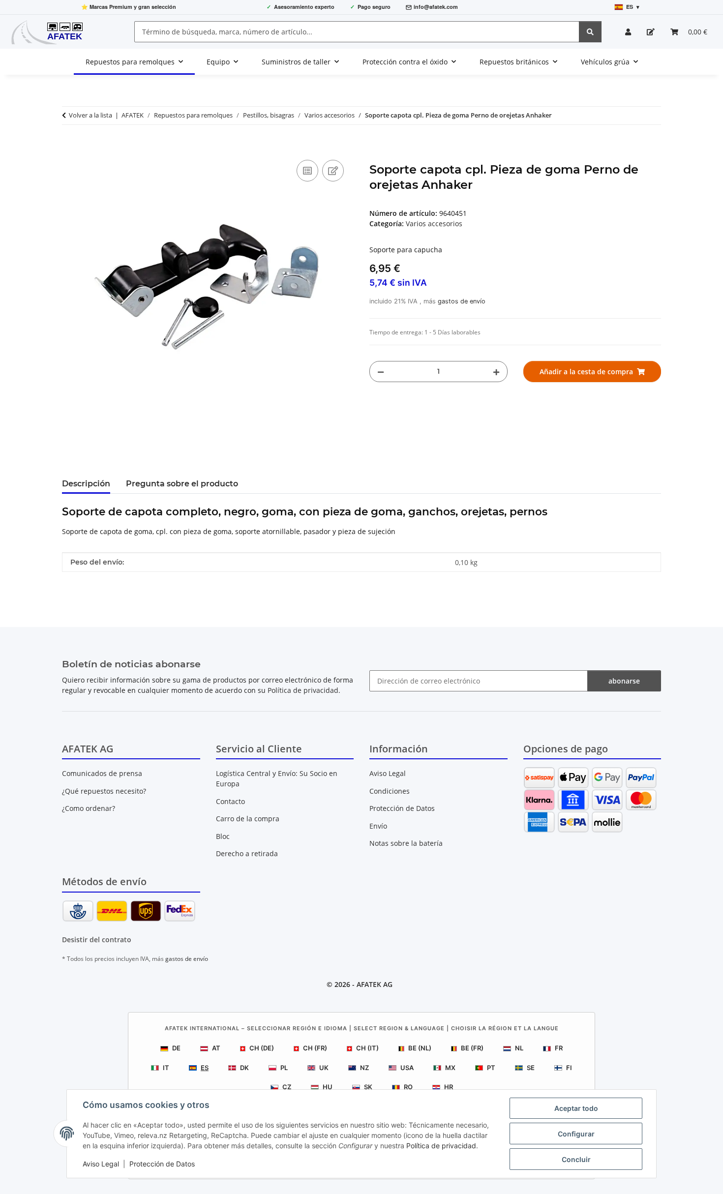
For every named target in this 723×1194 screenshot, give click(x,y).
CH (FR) (315, 1048)
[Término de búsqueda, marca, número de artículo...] (590, 31)
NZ (364, 1068)
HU (327, 1087)
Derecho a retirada (247, 853)
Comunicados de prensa (102, 773)
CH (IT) (367, 1048)
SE (531, 1068)
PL (284, 1068)
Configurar (576, 1134)
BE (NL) (419, 1048)
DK (244, 1068)
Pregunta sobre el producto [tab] (182, 483)
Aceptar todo (576, 1108)
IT (166, 1068)
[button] (628, 32)
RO (408, 1087)
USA (407, 1068)
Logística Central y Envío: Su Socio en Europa (276, 778)
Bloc (223, 836)
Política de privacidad (441, 1145)
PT (491, 1068)
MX (450, 1068)
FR (559, 1048)
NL (519, 1048)
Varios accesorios (434, 223)
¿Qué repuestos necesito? (104, 791)
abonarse (624, 681)
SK (368, 1087)
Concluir (576, 1159)
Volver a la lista (90, 115)
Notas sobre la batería (406, 843)
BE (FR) (472, 1048)
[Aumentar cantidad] (496, 371)
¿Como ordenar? (88, 808)
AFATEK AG (374, 984)
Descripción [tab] (86, 483)
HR (448, 1087)
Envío (378, 826)
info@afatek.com (436, 6)
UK (324, 1068)
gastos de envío (461, 301)
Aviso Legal (101, 1164)
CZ (286, 1087)
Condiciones (389, 791)
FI (569, 1068)
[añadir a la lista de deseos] (333, 170)
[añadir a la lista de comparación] (307, 170)
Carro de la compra (247, 818)
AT (216, 1048)
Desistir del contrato (96, 939)
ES (205, 1068)
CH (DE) (261, 1048)
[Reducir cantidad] (381, 371)
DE (176, 1048)
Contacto (230, 801)
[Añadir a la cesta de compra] (70, 146)
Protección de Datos (162, 1164)
